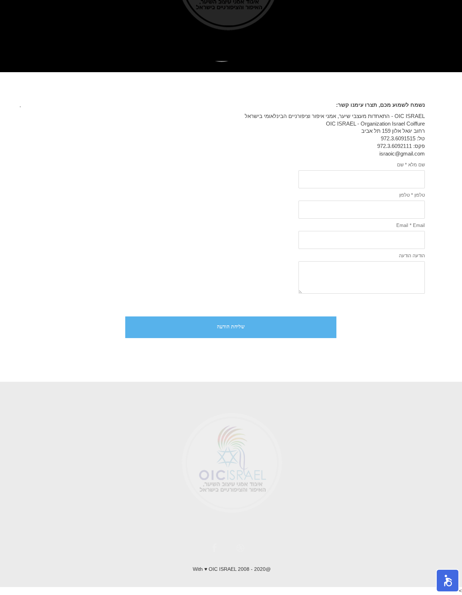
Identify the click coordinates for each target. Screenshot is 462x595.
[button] (447, 580)
